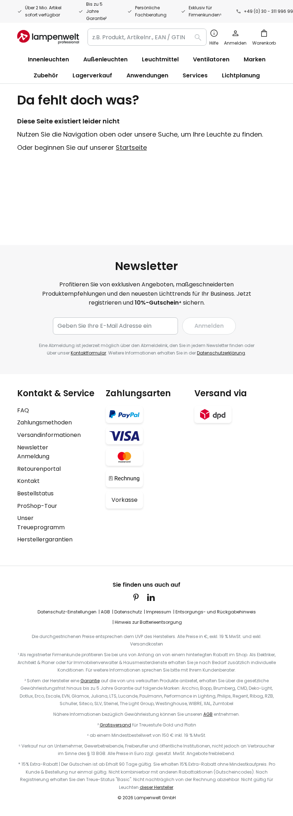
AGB (105, 612)
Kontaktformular (88, 353)
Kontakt (28, 481)
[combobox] (147, 37)
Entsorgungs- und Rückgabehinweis (215, 612)
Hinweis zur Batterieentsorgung (148, 622)
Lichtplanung (241, 75)
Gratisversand (115, 725)
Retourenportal (39, 469)
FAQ (23, 410)
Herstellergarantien (45, 539)
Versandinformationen (49, 435)
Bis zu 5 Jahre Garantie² (96, 11)
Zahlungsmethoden (44, 422)
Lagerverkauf (92, 75)
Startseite (131, 147)
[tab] (58, 466)
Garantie (90, 681)
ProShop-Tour (37, 506)
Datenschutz (128, 612)
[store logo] (48, 37)
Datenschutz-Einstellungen (67, 612)
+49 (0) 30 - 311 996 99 (268, 11)
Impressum (158, 612)
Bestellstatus (35, 493)
